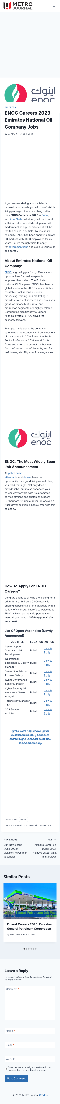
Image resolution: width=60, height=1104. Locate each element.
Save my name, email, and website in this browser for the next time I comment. (30, 1069)
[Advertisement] (30, 46)
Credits (43, 1095)
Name (10, 1030)
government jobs (18, 246)
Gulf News (10, 107)
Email (10, 1045)
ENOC (8, 272)
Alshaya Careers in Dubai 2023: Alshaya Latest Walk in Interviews (45, 848)
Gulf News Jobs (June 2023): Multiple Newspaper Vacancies (15, 848)
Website (10, 1059)
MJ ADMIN (12, 134)
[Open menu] (54, 5)
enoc (24, 819)
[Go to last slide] (8, 915)
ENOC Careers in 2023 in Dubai (21, 825)
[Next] (51, 915)
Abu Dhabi (16, 219)
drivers (27, 477)
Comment (12, 989)
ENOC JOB (46, 825)
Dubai (45, 215)
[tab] (24, 949)
